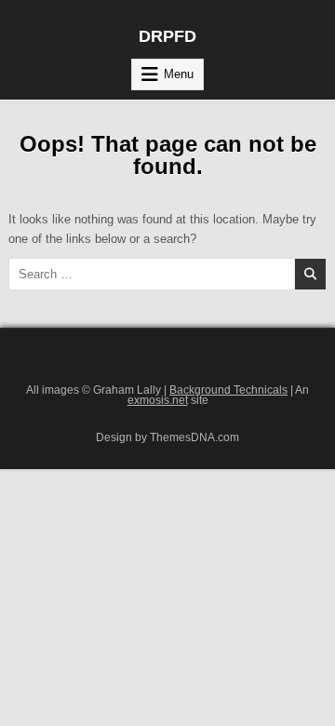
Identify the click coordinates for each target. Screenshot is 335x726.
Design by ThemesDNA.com (167, 437)
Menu (179, 74)
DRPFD (167, 36)
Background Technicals (228, 389)
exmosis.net (157, 400)
